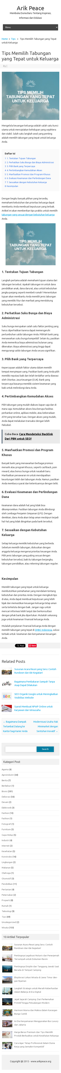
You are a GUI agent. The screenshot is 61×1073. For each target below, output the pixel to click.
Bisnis (4, 791)
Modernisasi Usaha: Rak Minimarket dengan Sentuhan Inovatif (45, 726)
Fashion (5, 813)
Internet (5, 845)
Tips (13, 39)
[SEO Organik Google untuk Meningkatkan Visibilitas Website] (7, 701)
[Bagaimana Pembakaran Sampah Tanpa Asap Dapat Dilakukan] (7, 688)
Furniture (6, 829)
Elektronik (6, 807)
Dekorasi (6, 796)
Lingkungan (7, 862)
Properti (6, 900)
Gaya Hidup (7, 835)
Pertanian (6, 889)
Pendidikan (7, 884)
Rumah (5, 906)
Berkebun (6, 786)
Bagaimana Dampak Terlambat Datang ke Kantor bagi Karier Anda (15, 726)
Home (5, 39)
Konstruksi (7, 856)
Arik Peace (30, 8)
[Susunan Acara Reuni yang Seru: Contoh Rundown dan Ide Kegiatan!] (7, 676)
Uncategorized (9, 922)
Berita (5, 780)
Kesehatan (7, 851)
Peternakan (7, 895)
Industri (5, 840)
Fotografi (6, 824)
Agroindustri (8, 775)
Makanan (6, 867)
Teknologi (6, 911)
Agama (5, 769)
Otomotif (6, 878)
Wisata (5, 927)
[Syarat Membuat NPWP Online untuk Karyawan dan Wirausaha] (7, 713)
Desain (5, 802)
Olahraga (6, 873)
